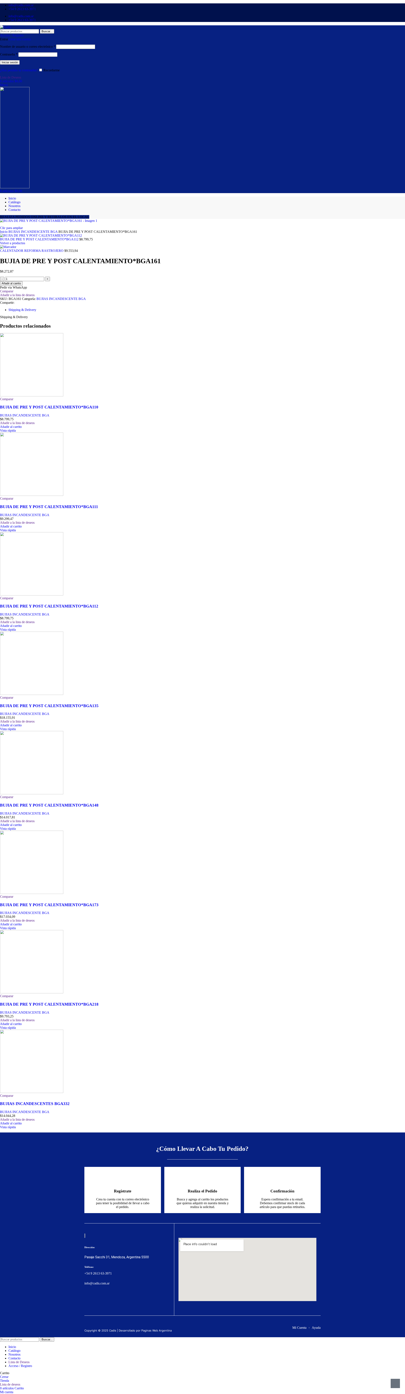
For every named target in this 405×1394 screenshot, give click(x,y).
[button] (11, 427)
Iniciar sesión (10, 62)
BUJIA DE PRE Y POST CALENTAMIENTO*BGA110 (49, 407)
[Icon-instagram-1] (94, 1299)
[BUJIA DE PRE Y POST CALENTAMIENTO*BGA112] (31, 594)
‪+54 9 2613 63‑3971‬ (98, 1273)
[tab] (22, 310)
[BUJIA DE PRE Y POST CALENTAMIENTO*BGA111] (31, 494)
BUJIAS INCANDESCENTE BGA (33, 231)
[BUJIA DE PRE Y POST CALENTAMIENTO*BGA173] (31, 893)
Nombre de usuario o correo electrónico (27, 46)
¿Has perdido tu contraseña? (19, 70)
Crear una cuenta (19, 39)
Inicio (4, 231)
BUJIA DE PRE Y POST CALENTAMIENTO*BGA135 (49, 706)
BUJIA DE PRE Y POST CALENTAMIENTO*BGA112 (39, 239)
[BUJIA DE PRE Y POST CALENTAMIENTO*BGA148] (31, 793)
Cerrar (4, 1377)
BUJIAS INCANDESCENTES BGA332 (35, 1103)
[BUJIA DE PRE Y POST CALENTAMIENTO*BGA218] (31, 992)
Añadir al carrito (11, 283)
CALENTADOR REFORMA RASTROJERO (32, 250)
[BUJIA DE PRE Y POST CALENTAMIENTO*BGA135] (31, 694)
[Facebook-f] (86, 1299)
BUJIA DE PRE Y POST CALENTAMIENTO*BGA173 (49, 905)
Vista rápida (8, 430)
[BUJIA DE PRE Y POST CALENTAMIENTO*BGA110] (31, 395)
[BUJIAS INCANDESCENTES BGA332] (31, 1092)
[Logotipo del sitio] (5, 27)
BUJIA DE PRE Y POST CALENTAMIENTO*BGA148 (49, 805)
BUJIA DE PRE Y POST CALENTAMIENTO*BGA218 (49, 1004)
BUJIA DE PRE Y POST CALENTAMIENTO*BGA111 (49, 506)
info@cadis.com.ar (96, 1283)
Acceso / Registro (20, 1366)
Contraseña (9, 54)
